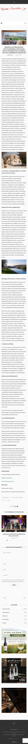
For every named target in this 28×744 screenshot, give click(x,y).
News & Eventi (14, 609)
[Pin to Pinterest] (15, 506)
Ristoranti (14, 616)
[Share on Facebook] (12, 506)
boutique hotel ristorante (16, 497)
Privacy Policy (14, 729)
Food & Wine (14, 619)
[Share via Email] (17, 506)
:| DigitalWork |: (16, 738)
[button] (3, 528)
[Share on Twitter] (14, 506)
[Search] (26, 23)
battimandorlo (6, 497)
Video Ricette (14, 612)
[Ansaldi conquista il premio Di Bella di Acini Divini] (14, 523)
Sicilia (8, 500)
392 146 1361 (9, 478)
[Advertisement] (14, 15)
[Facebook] (24, 23)
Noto (4, 500)
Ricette (14, 623)
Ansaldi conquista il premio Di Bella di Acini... (14, 535)
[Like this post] (11, 506)
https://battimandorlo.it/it (8, 481)
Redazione (10, 55)
